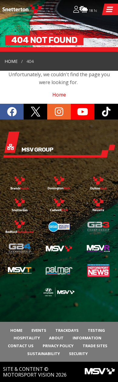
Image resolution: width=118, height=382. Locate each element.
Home (11, 61)
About (56, 338)
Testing (96, 330)
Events (38, 330)
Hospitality (27, 338)
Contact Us (21, 345)
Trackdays (67, 330)
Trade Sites (95, 345)
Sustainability (43, 353)
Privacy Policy (58, 345)
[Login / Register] (76, 10)
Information (87, 338)
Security (78, 353)
